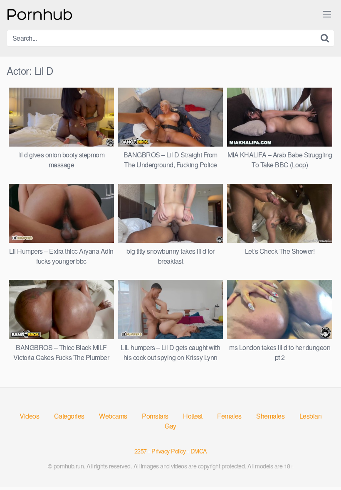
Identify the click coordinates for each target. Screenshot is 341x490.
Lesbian (310, 416)
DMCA (198, 450)
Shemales (270, 416)
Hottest (193, 416)
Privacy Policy (168, 450)
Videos (29, 416)
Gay (170, 426)
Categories (69, 416)
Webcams (113, 416)
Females (229, 416)
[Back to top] (318, 463)
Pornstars (155, 416)
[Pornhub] (40, 13)
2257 (140, 450)
